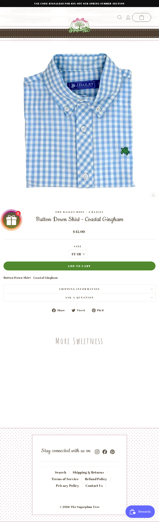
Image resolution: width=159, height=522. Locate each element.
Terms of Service (65, 479)
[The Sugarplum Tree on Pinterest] (112, 451)
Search (60, 472)
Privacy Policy (67, 485)
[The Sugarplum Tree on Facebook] (104, 451)
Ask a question (79, 297)
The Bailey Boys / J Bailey (79, 211)
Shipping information (79, 289)
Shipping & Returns (88, 472)
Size (78, 246)
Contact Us (94, 485)
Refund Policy (96, 479)
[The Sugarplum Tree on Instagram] (97, 451)
